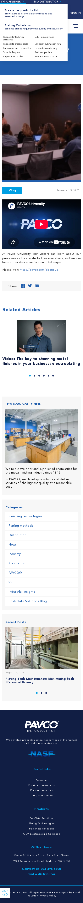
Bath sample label (44, 52)
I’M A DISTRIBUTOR (45, 1)
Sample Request (11, 52)
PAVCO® (15, 573)
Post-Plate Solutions (41, 829)
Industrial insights (21, 591)
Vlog (12, 190)
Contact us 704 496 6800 (41, 869)
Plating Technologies (41, 823)
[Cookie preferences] (5, 893)
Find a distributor (42, 874)
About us (41, 780)
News (12, 544)
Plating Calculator (34, 27)
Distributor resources (41, 785)
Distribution (17, 535)
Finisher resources (41, 790)
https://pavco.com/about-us (39, 270)
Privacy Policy (48, 896)
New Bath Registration (46, 57)
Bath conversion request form (18, 48)
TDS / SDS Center (41, 795)
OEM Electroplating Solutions (41, 834)
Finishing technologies (25, 516)
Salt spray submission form (48, 44)
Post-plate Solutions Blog (27, 601)
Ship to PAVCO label (13, 57)
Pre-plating (16, 563)
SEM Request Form (44, 37)
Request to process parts (15, 44)
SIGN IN (75, 13)
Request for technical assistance (13, 38)
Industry (14, 554)
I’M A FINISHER (11, 1)
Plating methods (20, 525)
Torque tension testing (46, 48)
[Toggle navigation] (75, 26)
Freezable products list (28, 13)
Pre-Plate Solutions (41, 818)
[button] (30, 376)
